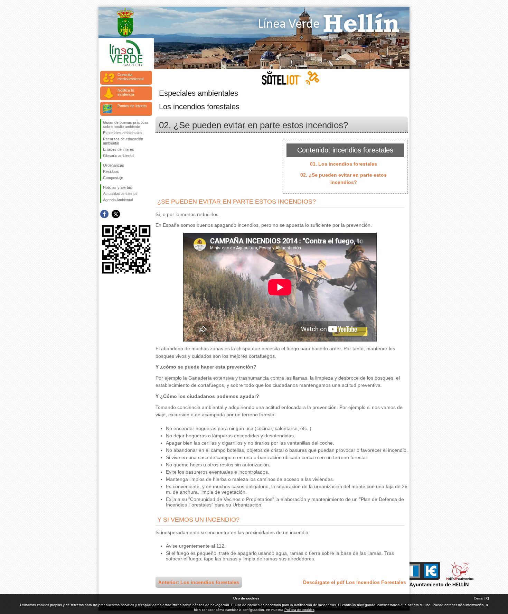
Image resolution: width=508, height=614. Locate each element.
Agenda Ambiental (118, 200)
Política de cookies (299, 610)
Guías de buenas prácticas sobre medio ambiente (126, 124)
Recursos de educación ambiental (123, 141)
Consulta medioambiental (130, 77)
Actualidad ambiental (120, 194)
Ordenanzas (113, 165)
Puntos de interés (132, 106)
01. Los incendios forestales (343, 164)
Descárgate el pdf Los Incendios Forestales (354, 582)
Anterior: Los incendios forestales (198, 582)
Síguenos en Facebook (104, 214)
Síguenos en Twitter (116, 214)
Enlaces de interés (118, 149)
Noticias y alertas (117, 187)
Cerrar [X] (481, 598)
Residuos (111, 171)
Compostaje (113, 178)
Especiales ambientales (122, 133)
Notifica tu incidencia (125, 92)
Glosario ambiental (118, 156)
